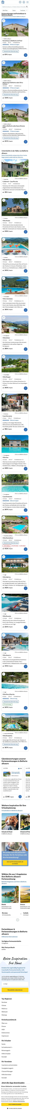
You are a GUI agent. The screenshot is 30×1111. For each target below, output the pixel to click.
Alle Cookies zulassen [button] (15, 1104)
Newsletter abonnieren (15, 990)
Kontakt (4, 1057)
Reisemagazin (6, 1050)
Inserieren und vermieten (9, 1065)
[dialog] (15, 1097)
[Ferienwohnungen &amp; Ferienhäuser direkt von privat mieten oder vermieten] (3, 2)
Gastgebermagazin (7, 1068)
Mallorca (4, 1008)
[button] (28, 2)
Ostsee (4, 1005)
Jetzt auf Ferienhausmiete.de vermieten (15, 862)
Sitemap (4, 1015)
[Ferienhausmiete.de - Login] (24, 2)
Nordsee (4, 1002)
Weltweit (5, 1012)
